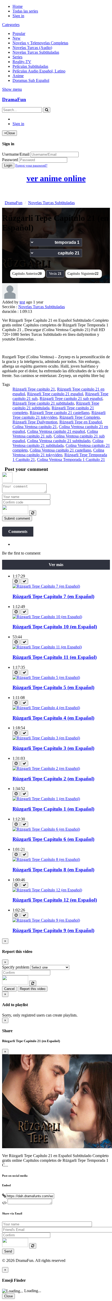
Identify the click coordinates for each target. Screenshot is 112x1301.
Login (8, 165)
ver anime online (56, 178)
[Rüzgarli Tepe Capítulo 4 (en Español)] (46, 708)
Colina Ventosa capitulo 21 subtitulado (58, 441)
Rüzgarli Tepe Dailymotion (35, 422)
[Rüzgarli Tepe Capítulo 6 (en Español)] (46, 829)
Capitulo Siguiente (82, 274)
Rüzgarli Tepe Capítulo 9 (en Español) (53, 930)
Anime (18, 76)
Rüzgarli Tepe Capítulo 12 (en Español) (55, 900)
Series (17, 57)
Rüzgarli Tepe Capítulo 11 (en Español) (55, 657)
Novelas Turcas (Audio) (32, 47)
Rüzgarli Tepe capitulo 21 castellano (59, 412)
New (17, 38)
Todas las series (25, 11)
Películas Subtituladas (30, 66)
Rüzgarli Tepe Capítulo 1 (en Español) (53, 809)
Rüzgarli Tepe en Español (80, 422)
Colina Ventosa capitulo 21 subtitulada (58, 443)
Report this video (32, 989)
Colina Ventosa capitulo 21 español (56, 431)
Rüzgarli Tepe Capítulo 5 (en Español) (53, 687)
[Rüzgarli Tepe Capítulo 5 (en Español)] (46, 677)
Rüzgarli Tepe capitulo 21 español (55, 394)
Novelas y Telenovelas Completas (40, 43)
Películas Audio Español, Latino (39, 71)
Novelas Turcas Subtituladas (36, 52)
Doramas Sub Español (31, 80)
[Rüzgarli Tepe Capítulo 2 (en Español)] (46, 768)
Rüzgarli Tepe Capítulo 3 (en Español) (53, 748)
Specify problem (15, 967)
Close (8, 1296)
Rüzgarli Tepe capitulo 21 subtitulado (43, 403)
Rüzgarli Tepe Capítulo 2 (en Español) (53, 778)
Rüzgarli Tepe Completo (79, 417)
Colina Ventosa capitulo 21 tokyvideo (58, 452)
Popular (19, 33)
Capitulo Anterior (27, 274)
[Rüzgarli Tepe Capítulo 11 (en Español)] (47, 647)
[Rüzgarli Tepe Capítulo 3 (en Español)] (46, 738)
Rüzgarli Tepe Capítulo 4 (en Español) (53, 718)
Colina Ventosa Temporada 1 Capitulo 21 (71, 459)
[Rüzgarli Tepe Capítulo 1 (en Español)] (46, 799)
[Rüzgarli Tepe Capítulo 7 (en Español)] (46, 586)
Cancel (9, 989)
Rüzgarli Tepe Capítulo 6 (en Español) (53, 839)
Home (18, 6)
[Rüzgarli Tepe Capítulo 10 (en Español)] (47, 617)
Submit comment (17, 518)
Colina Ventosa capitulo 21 (35, 426)
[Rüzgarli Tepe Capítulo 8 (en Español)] (46, 859)
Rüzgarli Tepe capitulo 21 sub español (71, 398)
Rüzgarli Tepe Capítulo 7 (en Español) (53, 596)
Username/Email (15, 154)
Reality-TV (22, 61)
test (22, 302)
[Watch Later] (16, 581)
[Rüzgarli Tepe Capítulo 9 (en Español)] (46, 920)
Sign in (18, 16)
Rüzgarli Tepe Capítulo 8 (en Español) (53, 869)
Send (8, 1251)
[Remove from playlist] (24, 581)
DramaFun (14, 99)
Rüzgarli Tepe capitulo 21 (34, 389)
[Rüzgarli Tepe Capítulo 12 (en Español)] (47, 890)
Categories (11, 24)
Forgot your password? (31, 165)
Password (10, 159)
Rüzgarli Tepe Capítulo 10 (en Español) (55, 626)
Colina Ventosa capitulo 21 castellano (60, 450)
